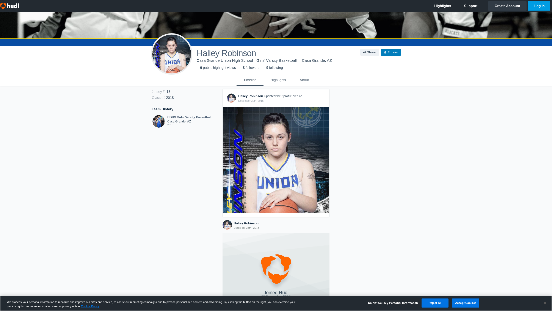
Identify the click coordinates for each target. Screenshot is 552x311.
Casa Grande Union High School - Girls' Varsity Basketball (247, 60)
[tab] (250, 80)
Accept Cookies (465, 303)
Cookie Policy (90, 306)
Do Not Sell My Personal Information (393, 303)
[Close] (545, 303)
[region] (276, 303)
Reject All (435, 303)
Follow (393, 52)
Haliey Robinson (246, 223)
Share (371, 52)
